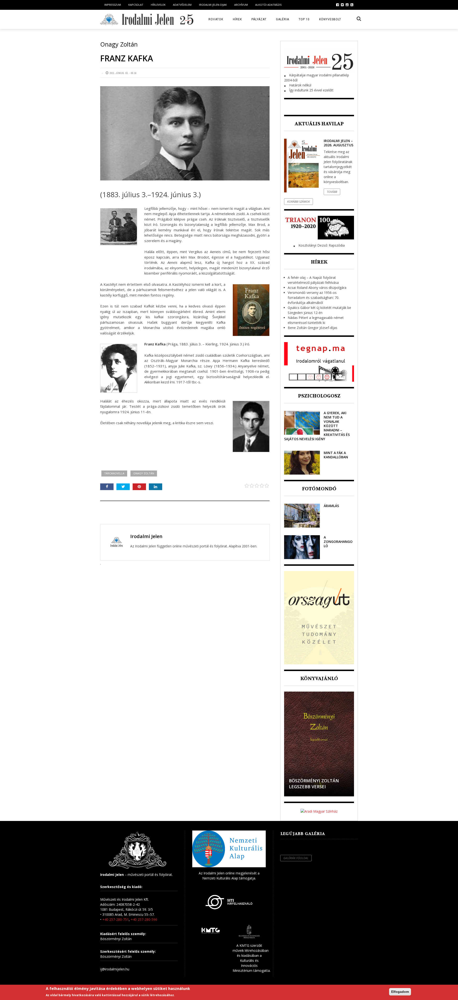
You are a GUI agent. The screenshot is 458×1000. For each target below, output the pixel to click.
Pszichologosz (319, 396)
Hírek (237, 19)
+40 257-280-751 (115, 919)
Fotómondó (319, 489)
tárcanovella (114, 473)
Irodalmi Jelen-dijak (213, 4)
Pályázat (258, 19)
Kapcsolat (135, 4)
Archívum (241, 4)
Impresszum (112, 4)
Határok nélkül (300, 85)
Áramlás (331, 505)
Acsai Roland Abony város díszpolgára (317, 287)
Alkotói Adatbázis (268, 4)
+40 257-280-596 (144, 919)
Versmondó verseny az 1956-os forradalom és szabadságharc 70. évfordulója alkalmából (313, 297)
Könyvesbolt (330, 19)
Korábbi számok (298, 202)
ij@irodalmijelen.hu (114, 969)
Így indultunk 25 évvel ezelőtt (311, 90)
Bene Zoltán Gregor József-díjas (312, 327)
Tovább (332, 192)
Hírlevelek (158, 4)
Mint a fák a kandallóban (336, 454)
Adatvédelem (182, 4)
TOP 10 (304, 19)
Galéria (282, 19)
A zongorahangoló (338, 541)
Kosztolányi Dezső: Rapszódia (321, 245)
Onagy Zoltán (143, 473)
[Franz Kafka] (185, 133)
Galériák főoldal (295, 858)
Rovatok (215, 19)
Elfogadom (400, 992)
